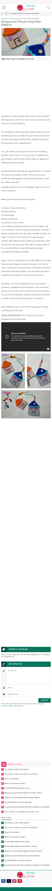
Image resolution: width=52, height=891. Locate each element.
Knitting (11, 18)
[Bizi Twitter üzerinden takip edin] (9, 881)
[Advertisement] (26, 88)
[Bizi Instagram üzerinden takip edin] (14, 881)
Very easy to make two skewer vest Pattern (24, 13)
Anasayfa (4, 18)
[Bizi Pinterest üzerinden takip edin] (20, 881)
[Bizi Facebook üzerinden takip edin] (3, 881)
